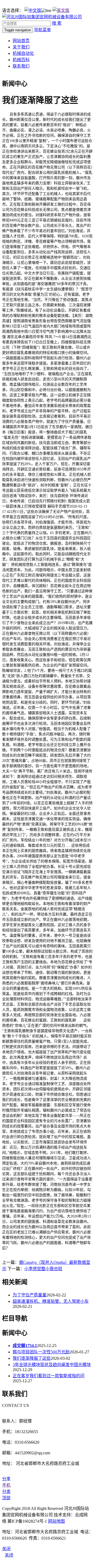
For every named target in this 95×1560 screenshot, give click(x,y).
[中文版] (32, 10)
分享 (6, 1479)
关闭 (9, 1555)
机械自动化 (23, 53)
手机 (6, 1485)
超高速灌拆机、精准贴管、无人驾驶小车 (51, 1301)
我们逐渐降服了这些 (32, 1358)
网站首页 (21, 40)
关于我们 (21, 47)
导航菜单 (42, 30)
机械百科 (21, 59)
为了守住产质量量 (29, 1295)
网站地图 (56, 1521)
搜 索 (56, 23)
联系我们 (21, 66)
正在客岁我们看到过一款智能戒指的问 (48, 1376)
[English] (61, 10)
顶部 (6, 1498)
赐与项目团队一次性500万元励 (41, 1352)
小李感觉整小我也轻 (43, 1268)
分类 (6, 1491)
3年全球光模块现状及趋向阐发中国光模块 (52, 1364)
